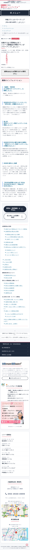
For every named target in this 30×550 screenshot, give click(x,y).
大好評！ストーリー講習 (12, 239)
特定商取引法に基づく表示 (8, 351)
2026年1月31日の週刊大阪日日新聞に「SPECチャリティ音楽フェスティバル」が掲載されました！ (16, 144)
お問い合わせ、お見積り (11, 323)
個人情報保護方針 (6, 347)
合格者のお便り (8, 267)
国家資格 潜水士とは (10, 275)
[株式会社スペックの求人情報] (15, 413)
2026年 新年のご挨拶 (10, 163)
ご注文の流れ (7, 259)
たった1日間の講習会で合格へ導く (15, 237)
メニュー (16, 13)
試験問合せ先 (8, 293)
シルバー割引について (12, 252)
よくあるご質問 (8, 262)
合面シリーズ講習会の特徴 (12, 311)
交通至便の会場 (9, 242)
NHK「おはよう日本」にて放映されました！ (14, 307)
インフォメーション (9, 28)
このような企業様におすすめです (14, 314)
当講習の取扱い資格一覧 (11, 302)
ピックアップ (7, 30)
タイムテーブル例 (10, 316)
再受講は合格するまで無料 (13, 234)
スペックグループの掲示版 (14, 386)
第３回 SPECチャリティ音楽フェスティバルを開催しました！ (15, 123)
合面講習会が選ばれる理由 (12, 231)
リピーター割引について (12, 255)
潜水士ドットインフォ (10, 7)
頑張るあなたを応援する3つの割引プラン (15, 72)
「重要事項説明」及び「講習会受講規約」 (12, 344)
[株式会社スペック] (3, 385)
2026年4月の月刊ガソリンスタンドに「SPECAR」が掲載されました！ (15, 103)
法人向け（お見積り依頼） (15, 216)
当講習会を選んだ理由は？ (10, 269)
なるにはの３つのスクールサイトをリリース (18, 400)
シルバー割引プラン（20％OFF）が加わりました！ (15, 337)
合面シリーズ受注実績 (10, 304)
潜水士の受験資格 (9, 283)
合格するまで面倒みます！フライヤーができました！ (15, 334)
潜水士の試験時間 (9, 288)
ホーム (5, 26)
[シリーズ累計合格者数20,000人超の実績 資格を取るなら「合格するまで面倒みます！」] (12, 363)
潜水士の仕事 (8, 278)
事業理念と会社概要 (6, 354)
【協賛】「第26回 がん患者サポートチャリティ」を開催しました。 (14, 88)
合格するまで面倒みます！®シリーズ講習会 (16, 229)
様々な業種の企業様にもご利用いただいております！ (15, 320)
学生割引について (10, 250)
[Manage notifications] (27, 545)
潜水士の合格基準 (9, 290)
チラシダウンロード (16, 378)
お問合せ (6, 264)
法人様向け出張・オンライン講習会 (14, 299)
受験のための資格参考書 (11, 244)
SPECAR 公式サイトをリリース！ (16, 398)
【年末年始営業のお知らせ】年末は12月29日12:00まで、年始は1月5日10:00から (14, 184)
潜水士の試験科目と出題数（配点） (14, 285)
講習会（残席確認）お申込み (14, 209)
